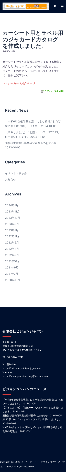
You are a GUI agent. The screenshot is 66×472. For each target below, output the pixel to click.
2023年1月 (11, 230)
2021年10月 (12, 261)
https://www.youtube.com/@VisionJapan (25, 376)
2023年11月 (12, 211)
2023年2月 (12, 224)
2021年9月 (11, 267)
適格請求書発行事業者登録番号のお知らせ (31, 143)
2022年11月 (12, 236)
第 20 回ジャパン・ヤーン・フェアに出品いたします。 (32, 419)
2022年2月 (12, 255)
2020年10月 (12, 280)
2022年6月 (12, 242)
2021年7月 (11, 273)
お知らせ (10, 179)
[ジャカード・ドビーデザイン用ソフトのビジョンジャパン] (26, 6)
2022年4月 (12, 248)
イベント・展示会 (16, 173)
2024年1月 (11, 205)
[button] (55, 6)
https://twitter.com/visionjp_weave (21, 368)
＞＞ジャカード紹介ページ (19, 83)
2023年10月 (12, 217)
